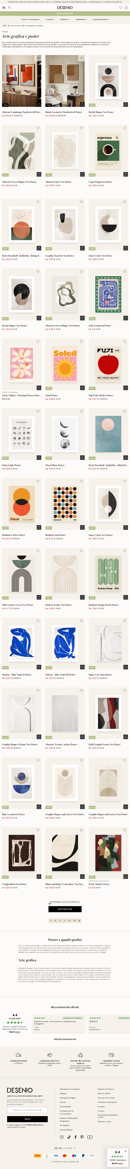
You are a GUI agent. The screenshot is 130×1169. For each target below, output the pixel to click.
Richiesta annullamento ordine (108, 1116)
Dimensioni (80, 20)
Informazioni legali (67, 1098)
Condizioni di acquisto (107, 1102)
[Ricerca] (9, 8)
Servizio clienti (104, 1093)
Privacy (101, 1111)
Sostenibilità (65, 1107)
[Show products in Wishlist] (120, 8)
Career (63, 1102)
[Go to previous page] (50, 920)
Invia (27, 1119)
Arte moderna (16, 26)
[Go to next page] (79, 920)
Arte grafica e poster (34, 26)
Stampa (63, 1093)
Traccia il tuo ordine (106, 1098)
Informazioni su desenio (70, 1089)
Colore (49, 20)
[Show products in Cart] (126, 8)
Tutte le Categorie (29, 20)
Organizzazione (100, 20)
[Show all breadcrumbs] (4, 25)
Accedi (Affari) (66, 1130)
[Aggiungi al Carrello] (39, 104)
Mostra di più (65, 909)
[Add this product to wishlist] (38, 58)
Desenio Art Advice (106, 1089)
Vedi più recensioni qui (65, 1039)
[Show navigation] (4, 8)
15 (75, 920)
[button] (117, 1157)
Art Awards (64, 1125)
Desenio (72, 1162)
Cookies (101, 1107)
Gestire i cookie (104, 1122)
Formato (64, 20)
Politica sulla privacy (35, 1125)
